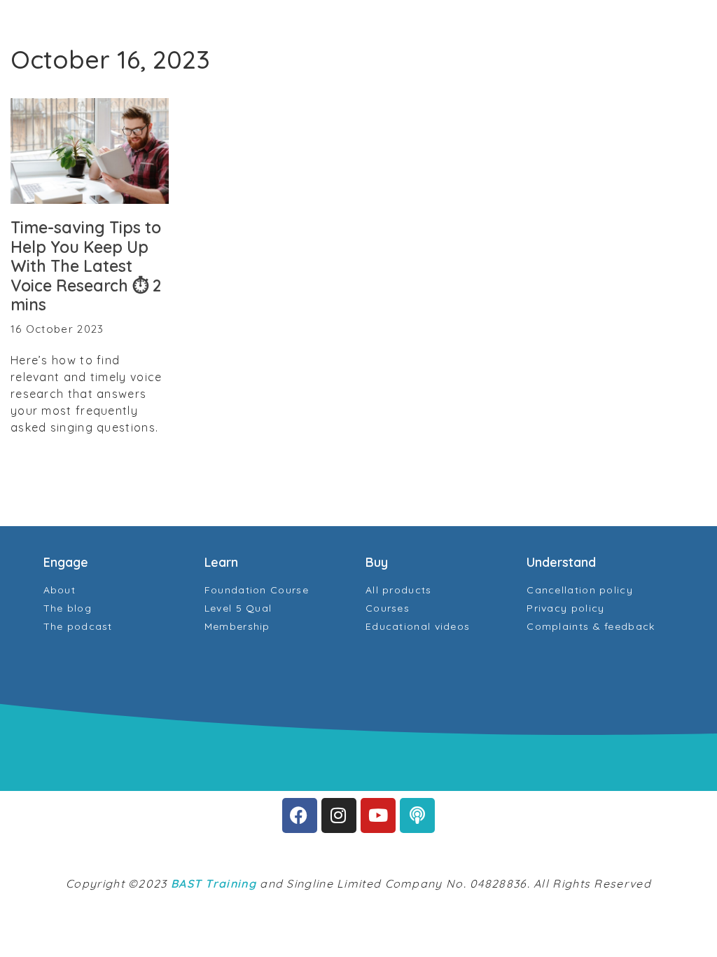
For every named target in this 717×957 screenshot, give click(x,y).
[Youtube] (378, 815)
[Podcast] (417, 815)
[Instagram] (338, 815)
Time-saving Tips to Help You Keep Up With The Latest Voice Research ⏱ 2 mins (86, 266)
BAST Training (213, 883)
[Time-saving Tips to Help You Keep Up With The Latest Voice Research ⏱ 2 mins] (90, 151)
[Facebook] (299, 815)
